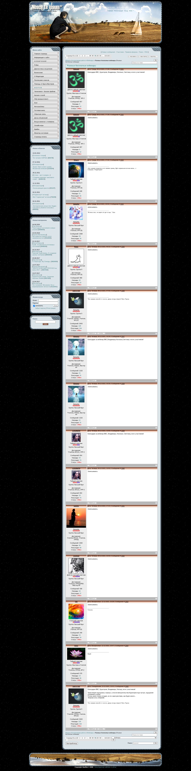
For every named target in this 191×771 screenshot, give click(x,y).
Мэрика (76, 336)
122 (108, 55)
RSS (130, 11)
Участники (120, 52)
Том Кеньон (37, 226)
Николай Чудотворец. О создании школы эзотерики (44, 254)
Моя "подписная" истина (41, 197)
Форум (67, 60)
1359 (123, 431)
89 (90, 55)
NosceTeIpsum (38, 243)
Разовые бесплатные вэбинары (105, 60)
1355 (123, 247)
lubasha (76, 204)
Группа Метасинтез (39, 234)
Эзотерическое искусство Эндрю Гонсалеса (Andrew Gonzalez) (44, 206)
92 (98, 55)
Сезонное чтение (39, 155)
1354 (122, 204)
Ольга (76, 160)
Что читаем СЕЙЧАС (40, 158)
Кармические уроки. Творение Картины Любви (43, 277)
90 (93, 55)
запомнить (39, 305)
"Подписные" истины (40, 194)
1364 (126, 646)
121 (106, 55)
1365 (126, 686)
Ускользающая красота (41, 188)
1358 (123, 384)
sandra (76, 506)
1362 (123, 556)
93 (100, 55)
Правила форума (131, 52)
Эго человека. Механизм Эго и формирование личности (43, 285)
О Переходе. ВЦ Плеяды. (41, 261)
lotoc (76, 646)
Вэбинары (90, 60)
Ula (76, 602)
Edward (76, 69)
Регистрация (118, 11)
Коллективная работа (78, 60)
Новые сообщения (108, 52)
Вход (126, 11)
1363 (126, 602)
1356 (123, 291)
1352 (122, 114)
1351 (122, 69)
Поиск (141, 52)
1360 (123, 468)
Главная (110, 11)
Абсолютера (37, 251)
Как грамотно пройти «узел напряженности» (41, 237)
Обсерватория (38, 164)
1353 (122, 160)
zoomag (76, 556)
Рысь (76, 247)
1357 (123, 336)
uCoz (114, 767)
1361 (123, 506)
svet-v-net (76, 291)
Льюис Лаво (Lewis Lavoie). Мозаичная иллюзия (42, 167)
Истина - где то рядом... (41, 175)
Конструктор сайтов (102, 767)
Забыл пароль (40, 308)
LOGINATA (76, 431)
